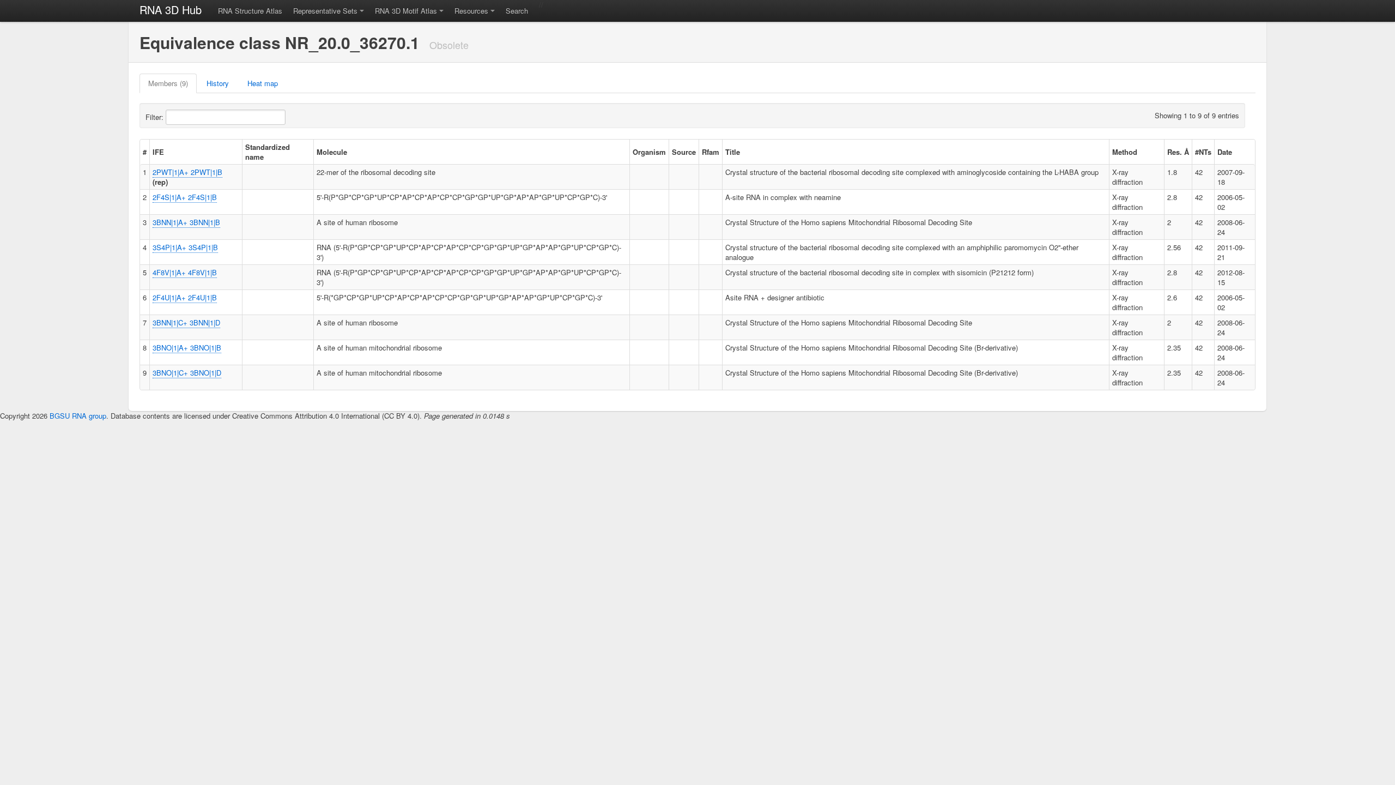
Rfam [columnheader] (710, 152)
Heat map (262, 83)
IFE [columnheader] (158, 152)
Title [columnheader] (732, 152)
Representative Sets (325, 10)
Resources (471, 10)
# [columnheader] (145, 152)
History (218, 83)
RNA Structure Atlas (250, 10)
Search (517, 10)
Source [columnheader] (684, 152)
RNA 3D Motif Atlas (406, 10)
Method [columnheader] (1124, 152)
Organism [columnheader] (649, 152)
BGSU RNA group (78, 415)
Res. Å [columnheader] (1178, 152)
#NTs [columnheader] (1203, 152)
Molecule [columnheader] (332, 152)
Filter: (155, 117)
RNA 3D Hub (171, 9)
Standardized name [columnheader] (267, 152)
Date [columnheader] (1224, 152)
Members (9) (168, 83)
